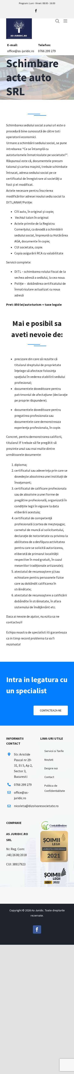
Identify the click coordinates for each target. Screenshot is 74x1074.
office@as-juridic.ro (20, 51)
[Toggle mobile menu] (66, 21)
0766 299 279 (47, 51)
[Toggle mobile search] (57, 21)
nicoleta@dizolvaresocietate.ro (24, 806)
